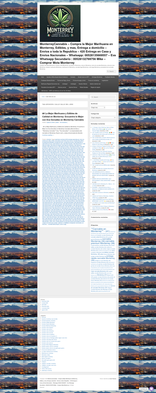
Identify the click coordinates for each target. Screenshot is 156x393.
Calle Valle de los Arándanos (61, 173)
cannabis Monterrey (101, 239)
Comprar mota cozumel (47, 332)
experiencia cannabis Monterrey (99, 262)
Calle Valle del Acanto (79, 192)
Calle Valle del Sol (49, 218)
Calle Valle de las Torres (55, 171)
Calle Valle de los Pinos (58, 186)
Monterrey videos (46, 355)
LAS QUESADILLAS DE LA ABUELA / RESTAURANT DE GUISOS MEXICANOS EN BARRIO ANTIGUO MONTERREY (103, 173)
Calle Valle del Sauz (71, 217)
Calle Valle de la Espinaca (63, 151)
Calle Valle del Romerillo (68, 215)
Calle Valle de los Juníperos (48, 180)
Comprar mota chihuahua (48, 331)
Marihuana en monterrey (47, 353)
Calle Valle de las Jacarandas (70, 167)
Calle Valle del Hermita (78, 204)
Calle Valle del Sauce (62, 217)
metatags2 (73, 84)
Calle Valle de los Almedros (48, 173)
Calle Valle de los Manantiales (72, 182)
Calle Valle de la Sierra (66, 160)
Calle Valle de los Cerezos (77, 176)
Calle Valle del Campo (64, 198)
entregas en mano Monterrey (102, 260)
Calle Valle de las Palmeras (48, 170)
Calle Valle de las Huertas (57, 167)
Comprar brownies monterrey (48, 320)
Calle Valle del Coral (50, 201)
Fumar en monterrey (93, 80)
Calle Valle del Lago (79, 206)
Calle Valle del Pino (73, 214)
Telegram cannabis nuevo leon (49, 365)
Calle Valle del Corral (60, 201)
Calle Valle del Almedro (67, 193)
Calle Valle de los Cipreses (60, 177)
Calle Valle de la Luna (68, 154)
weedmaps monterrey (47, 370)
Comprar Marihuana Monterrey (49, 326)
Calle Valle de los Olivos (52, 184)
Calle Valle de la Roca (76, 158)
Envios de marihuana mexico (48, 350)
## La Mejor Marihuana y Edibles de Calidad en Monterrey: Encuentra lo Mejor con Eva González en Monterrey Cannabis (63, 116)
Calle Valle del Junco (69, 206)
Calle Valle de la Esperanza (69, 149)
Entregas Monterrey (97, 77)
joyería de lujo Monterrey (96, 269)
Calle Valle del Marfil (67, 209)
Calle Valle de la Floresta (65, 152)
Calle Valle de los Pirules (69, 186)
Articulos (49, 139)
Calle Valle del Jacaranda (48, 206)
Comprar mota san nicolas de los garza (51, 341)
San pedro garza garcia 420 (48, 360)
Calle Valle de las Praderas (73, 170)
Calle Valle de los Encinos (54, 179)
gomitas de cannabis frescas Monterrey (101, 266)
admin (57, 122)
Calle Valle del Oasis (75, 211)
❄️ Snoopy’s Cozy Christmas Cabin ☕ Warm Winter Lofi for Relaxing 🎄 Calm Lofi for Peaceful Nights (103, 129)
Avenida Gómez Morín (78, 141)
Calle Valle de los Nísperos (70, 183)
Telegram (44, 361)
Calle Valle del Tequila (47, 220)
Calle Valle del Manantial (76, 208)
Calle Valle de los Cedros (64, 176)
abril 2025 (44, 304)
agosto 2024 (45, 310)
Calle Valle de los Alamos (79, 171)
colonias (58, 221)
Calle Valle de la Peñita (74, 157)
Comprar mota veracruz (47, 343)
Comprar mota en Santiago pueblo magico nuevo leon (54, 338)
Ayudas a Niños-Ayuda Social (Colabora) (57, 77)
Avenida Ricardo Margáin (48, 142)
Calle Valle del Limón (47, 208)
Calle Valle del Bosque (59, 196)
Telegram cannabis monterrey (49, 363)
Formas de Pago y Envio (63, 80)
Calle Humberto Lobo (57, 143)
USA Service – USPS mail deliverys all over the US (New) (56, 90)
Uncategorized (45, 367)
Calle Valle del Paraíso (75, 212)
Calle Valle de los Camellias (68, 174)
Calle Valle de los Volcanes (53, 190)
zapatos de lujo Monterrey (104, 291)
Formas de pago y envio (79, 80)
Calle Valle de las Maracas (52, 168)
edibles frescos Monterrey (107, 254)
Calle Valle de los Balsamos (55, 174)
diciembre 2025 (45, 301)
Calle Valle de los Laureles (61, 180)
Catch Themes (112, 378)
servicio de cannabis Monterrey (103, 287)
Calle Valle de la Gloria (77, 152)
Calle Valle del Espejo (68, 202)
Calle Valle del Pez (64, 214)
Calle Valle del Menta (77, 209)
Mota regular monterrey (47, 356)
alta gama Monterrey (104, 233)
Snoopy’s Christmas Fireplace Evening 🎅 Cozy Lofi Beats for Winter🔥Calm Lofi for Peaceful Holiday (103, 147)
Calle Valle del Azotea (69, 195)
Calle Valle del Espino (79, 202)
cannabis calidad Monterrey (99, 237)
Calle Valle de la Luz (78, 154)
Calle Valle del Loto (65, 208)
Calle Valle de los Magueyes (58, 182)
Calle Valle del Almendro (78, 193)
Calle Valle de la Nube (71, 155)
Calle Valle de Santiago (47, 192)
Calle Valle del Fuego (57, 204)
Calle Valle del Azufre (80, 195)
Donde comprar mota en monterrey (50, 346)
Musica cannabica (46, 358)
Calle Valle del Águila (47, 193)
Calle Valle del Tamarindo (59, 218)
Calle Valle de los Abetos (66, 171)
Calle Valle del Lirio (56, 208)
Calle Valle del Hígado (57, 205)
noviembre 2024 (45, 308)
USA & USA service (46, 368)
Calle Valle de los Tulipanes (71, 189)
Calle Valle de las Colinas (78, 164)
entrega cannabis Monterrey (98, 256)
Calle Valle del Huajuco (78, 205)
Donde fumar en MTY (83, 77)
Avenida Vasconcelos (69, 142)
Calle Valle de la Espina (51, 151)
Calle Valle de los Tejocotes (78, 187)
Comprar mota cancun (47, 329)
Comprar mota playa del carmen (49, 339)
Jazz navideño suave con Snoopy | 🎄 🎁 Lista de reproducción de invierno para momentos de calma (103, 134)
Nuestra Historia (83, 84)
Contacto (73, 77)
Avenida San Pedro (58, 142)
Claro (54, 221)
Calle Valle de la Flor (54, 152)
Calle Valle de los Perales (75, 184)
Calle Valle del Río (49, 215)
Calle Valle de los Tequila (48, 189)
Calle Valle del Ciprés (72, 199)
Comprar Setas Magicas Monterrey (50, 344)
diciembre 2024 (45, 306)
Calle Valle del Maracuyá (56, 209)
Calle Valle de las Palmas (77, 168)
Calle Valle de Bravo (77, 143)
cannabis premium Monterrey (103, 242)
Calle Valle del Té (69, 218)
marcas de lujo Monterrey (108, 269)
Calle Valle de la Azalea (63, 146)
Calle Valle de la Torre (66, 161)
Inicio (42, 77)
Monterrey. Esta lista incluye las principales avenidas (72, 221)
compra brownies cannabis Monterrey (101, 245)
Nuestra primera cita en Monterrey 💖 (101, 209)
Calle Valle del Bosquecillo (71, 196)
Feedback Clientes (110, 77)
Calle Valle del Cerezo (52, 199)
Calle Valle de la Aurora (52, 146)
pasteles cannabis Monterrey (101, 277)
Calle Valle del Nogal (66, 211)
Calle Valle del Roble (58, 215)
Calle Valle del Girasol (68, 204)
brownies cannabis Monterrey (105, 235)
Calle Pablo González (68, 143)
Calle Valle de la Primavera (64, 158)
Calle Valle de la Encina (57, 149)
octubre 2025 (45, 303)
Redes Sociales (84, 87)
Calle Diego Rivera (78, 142)
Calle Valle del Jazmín (59, 206)
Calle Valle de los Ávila (74, 173)
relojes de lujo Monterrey (98, 284)
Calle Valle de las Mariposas (64, 168)
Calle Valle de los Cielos (47, 177)
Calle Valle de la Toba (56, 161)
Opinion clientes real (95, 84)
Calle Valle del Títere (57, 220)
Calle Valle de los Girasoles (66, 179)
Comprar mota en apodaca (48, 334)
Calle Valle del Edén (79, 201)
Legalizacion (105, 80)
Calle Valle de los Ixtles (78, 179)
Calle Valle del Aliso (56, 193)
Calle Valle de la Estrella (74, 151)
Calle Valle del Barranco (47, 196)
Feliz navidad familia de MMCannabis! (101, 165)
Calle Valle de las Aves (53, 164)
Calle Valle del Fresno (47, 204)
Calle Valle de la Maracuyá (48, 155)
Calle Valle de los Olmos (63, 184)
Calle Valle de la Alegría (55, 145)
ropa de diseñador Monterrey (103, 286)
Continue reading (48, 135)
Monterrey (102, 275)
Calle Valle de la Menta (60, 155)
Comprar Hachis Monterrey (48, 324)
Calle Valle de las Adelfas (56, 162)
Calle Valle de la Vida (76, 161)
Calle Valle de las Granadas (73, 165)
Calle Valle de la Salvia (55, 160)
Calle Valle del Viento (76, 220)
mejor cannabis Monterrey (99, 271)
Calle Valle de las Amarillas (68, 162)
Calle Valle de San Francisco (78, 190)
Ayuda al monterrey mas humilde (49, 319)
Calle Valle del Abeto (58, 192)
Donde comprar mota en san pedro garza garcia (53, 348)
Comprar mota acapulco (47, 327)
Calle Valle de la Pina (53, 158)
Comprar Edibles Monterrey (48, 322)
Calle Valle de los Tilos (59, 189)
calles (50, 221)
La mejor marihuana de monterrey (50, 351)
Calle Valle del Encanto (47, 202)
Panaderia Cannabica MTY (48, 87)
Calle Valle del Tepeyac (79, 218)
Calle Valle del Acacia (68, 192)
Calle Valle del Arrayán (59, 195)
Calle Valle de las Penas (60, 170)
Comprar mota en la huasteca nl (49, 336)
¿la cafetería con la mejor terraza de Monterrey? (103, 203)
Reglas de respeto (95, 87)
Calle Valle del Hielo (46, 205)
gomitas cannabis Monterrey (106, 264)
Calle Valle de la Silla (76, 160)
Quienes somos (62, 87)
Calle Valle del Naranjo (55, 211)
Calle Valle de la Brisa (74, 146)
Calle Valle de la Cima (65, 148)
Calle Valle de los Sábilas (52, 187)
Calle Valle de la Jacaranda (57, 154)
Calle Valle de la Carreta (53, 148)
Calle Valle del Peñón (55, 214)
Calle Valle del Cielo (62, 199)
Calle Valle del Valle (66, 220)
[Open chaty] (151, 389)
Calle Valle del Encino (58, 202)
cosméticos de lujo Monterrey (104, 250)
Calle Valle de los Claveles (72, 177)
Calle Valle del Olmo (53, 212)
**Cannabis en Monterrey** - (100, 230)
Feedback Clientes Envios (48, 80)
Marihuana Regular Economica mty (50, 84)
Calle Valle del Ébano (70, 201)
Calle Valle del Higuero (67, 205)
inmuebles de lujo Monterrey (106, 267)
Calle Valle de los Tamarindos (65, 187)
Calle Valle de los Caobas (52, 176)
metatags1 (65, 84)
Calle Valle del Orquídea (64, 212)
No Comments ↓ (64, 122)
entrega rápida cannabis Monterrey (103, 258)
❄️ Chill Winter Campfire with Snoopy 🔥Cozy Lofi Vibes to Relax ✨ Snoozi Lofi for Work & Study (103, 161)
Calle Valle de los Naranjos (57, 183)
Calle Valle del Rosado (51, 217)
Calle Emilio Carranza (47, 143)
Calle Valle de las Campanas (65, 164)
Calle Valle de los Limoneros (74, 180)
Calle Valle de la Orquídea (51, 157)
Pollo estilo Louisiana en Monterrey (100, 192)
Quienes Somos (73, 87)
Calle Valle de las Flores (60, 165)
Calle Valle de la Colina (75, 148)
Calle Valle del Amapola (47, 195)
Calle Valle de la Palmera (63, 157)
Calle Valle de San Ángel (65, 190)
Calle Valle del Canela (74, 198)
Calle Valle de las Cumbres (48, 165)
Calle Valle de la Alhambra (68, 145)
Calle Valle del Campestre (52, 198)
